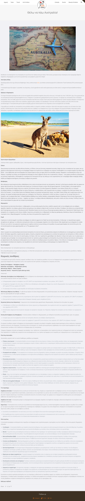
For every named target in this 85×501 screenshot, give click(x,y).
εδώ (38, 82)
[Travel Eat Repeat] (42, 5)
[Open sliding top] (83, 1)
